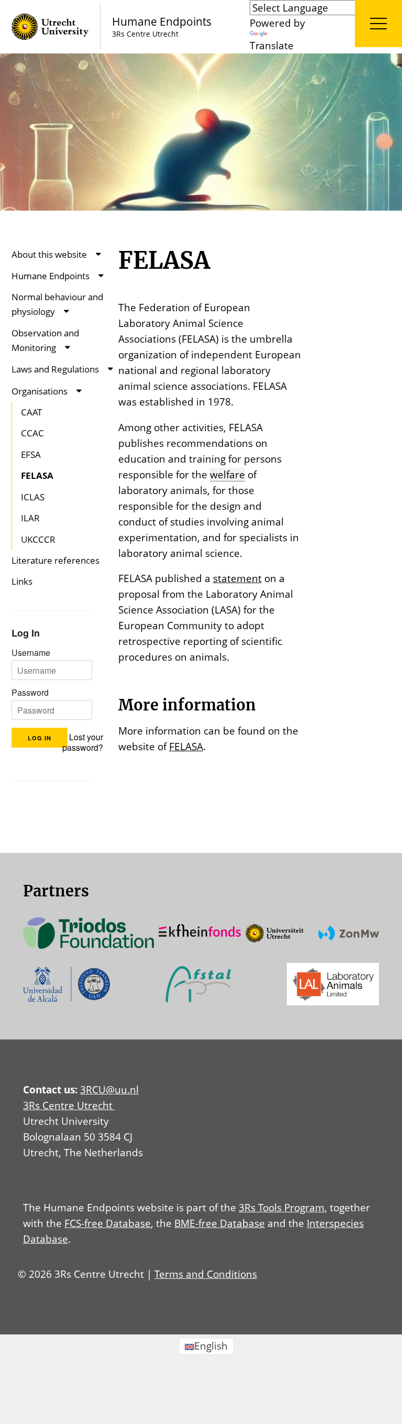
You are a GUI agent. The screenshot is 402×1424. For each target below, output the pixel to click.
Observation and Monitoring (45, 340)
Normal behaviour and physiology (57, 304)
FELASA (37, 475)
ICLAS (32, 497)
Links (22, 581)
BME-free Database (219, 1223)
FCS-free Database (107, 1223)
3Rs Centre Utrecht (69, 1105)
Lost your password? (82, 742)
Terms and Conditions (205, 1273)
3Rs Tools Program (282, 1207)
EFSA (31, 454)
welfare (227, 474)
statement (237, 578)
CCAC (32, 433)
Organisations (40, 391)
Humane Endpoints (51, 276)
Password (30, 692)
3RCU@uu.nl (109, 1089)
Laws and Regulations (55, 369)
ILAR (30, 518)
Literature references (55, 560)
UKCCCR (38, 539)
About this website (49, 254)
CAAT (31, 412)
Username (31, 653)
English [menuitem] (211, 1345)
